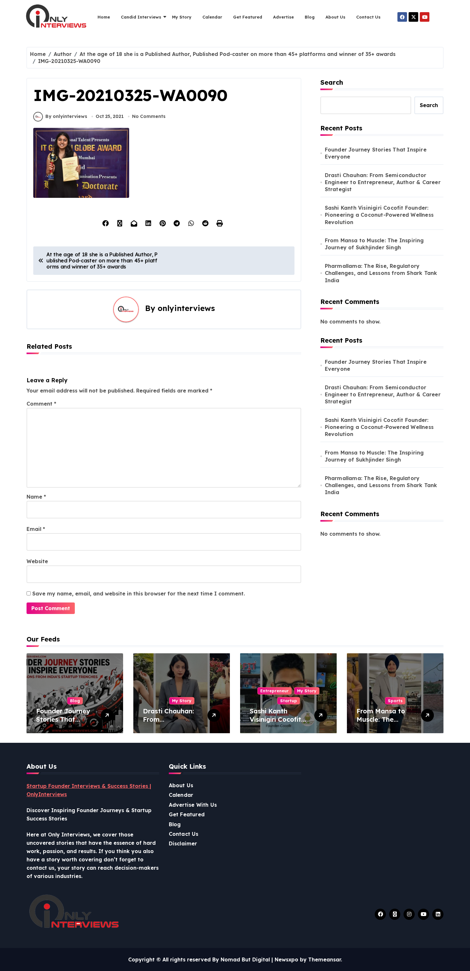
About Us (335, 16)
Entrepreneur (274, 690)
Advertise (283, 16)
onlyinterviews (186, 308)
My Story (182, 16)
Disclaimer (183, 843)
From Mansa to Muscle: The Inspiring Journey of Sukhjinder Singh (374, 244)
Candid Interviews (141, 16)
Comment (41, 403)
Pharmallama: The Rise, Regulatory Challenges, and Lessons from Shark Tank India (381, 273)
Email (36, 529)
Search (331, 82)
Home (104, 16)
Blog (310, 16)
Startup (288, 700)
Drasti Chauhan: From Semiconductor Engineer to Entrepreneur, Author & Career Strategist (383, 182)
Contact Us (368, 16)
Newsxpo (286, 959)
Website (37, 561)
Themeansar (324, 959)
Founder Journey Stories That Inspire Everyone (376, 153)
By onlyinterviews (66, 116)
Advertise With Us (193, 805)
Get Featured (247, 16)
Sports (395, 700)
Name (36, 496)
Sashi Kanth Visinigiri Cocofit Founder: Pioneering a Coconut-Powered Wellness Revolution (379, 215)
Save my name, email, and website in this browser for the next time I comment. (138, 593)
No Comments (149, 116)
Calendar (212, 16)
